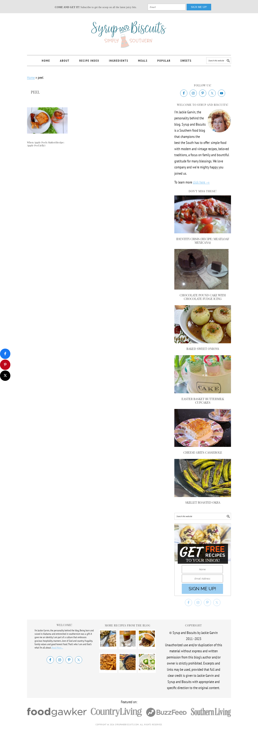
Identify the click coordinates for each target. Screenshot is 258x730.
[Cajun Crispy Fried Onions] (108, 668)
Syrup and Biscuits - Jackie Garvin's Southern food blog (129, 32)
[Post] (5, 375)
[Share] (5, 354)
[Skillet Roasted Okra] (202, 495)
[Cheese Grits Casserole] (202, 445)
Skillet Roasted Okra (202, 502)
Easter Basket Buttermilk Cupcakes (203, 400)
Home (31, 77)
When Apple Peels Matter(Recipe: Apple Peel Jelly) (45, 144)
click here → (201, 182)
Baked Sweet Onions (202, 349)
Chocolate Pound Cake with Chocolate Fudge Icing (203, 297)
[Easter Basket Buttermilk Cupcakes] (202, 392)
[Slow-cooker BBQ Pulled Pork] (147, 645)
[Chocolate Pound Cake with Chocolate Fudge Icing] (201, 288)
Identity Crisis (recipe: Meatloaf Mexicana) (202, 240)
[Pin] (5, 365)
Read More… (57, 647)
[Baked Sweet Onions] (202, 342)
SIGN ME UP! (199, 7)
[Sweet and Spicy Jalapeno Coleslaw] (147, 668)
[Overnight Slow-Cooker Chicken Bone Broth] (128, 645)
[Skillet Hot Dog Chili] (128, 668)
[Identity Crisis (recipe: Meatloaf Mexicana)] (202, 232)
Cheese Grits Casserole (202, 452)
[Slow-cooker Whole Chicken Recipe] (108, 645)
